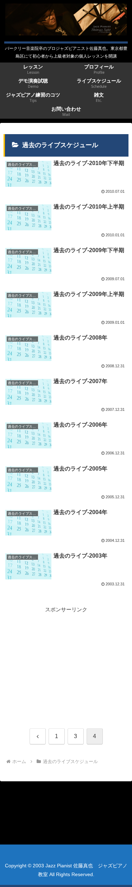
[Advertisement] (66, 663)
